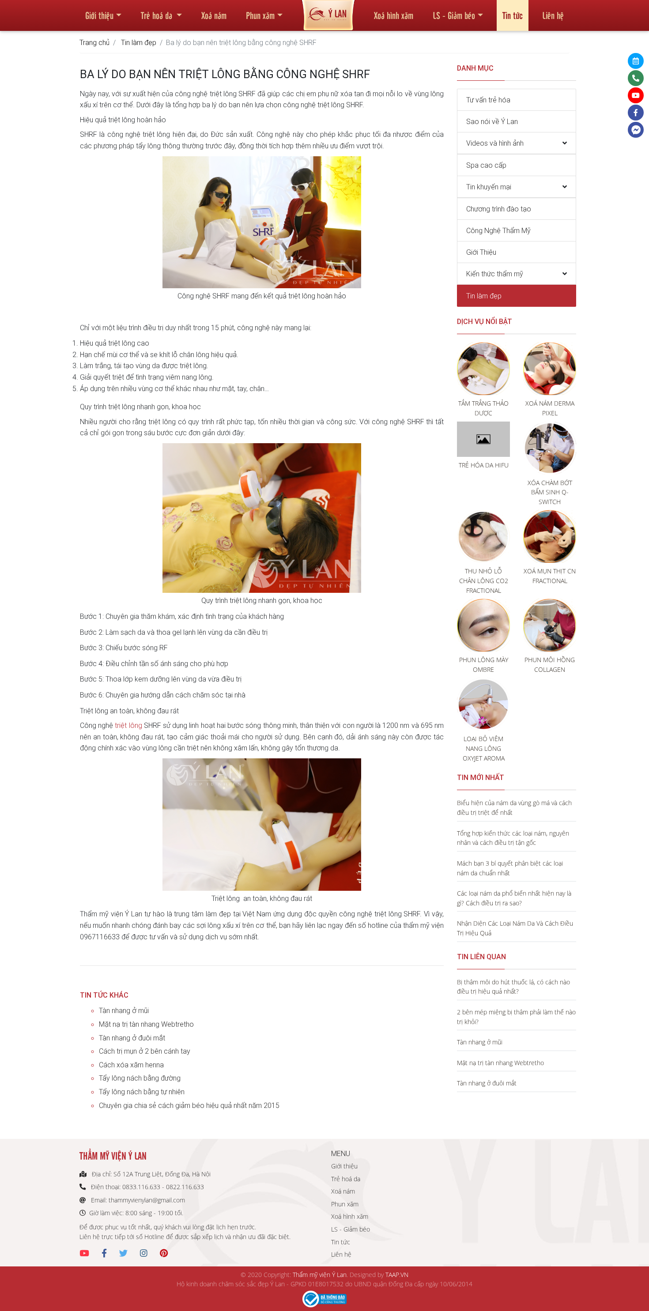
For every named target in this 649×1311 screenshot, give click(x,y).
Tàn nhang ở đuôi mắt (132, 1037)
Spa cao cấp (486, 165)
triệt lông (129, 725)
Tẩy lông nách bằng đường (140, 1078)
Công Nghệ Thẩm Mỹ (498, 230)
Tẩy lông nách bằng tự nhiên (142, 1091)
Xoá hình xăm (393, 15)
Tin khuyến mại (488, 186)
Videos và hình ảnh (495, 143)
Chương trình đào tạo (498, 208)
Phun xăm (260, 15)
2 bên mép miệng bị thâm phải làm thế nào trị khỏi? (516, 1017)
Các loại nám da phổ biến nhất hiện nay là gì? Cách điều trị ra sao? (514, 898)
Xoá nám (213, 15)
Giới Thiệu (481, 252)
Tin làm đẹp (138, 42)
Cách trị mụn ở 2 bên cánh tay (144, 1051)
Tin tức (512, 15)
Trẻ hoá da (157, 15)
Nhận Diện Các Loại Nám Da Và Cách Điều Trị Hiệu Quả (515, 928)
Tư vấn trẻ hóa (488, 99)
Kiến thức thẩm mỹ (494, 273)
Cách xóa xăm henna (131, 1064)
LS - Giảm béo (454, 15)
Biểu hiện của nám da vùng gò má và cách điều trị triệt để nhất (514, 808)
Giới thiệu (99, 15)
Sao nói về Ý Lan (492, 121)
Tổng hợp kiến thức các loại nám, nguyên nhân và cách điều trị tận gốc (513, 838)
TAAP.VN (396, 1274)
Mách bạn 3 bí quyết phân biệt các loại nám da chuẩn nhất (510, 868)
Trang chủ (94, 42)
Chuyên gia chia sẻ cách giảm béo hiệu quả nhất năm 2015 (189, 1105)
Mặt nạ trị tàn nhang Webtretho (146, 1024)
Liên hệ (553, 15)
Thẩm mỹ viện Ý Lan (320, 1274)
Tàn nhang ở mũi (124, 1010)
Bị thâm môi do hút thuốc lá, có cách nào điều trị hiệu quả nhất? (513, 987)
